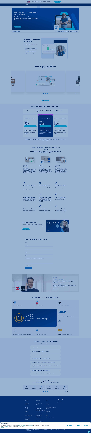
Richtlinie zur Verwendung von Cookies (21, 425)
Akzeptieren (6, 426)
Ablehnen (78, 425)
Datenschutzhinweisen (30, 425)
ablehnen (47, 425)
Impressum (2, 427)
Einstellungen (86, 425)
